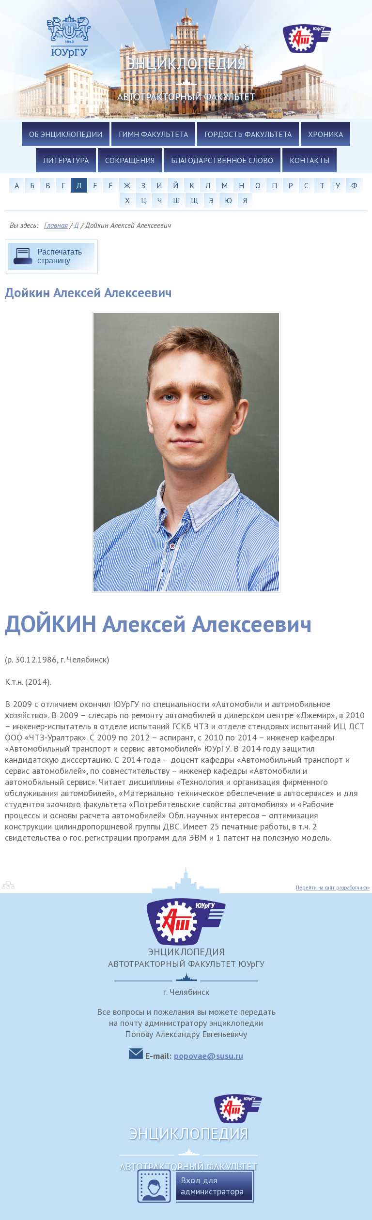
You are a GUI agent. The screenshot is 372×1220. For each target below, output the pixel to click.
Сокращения (130, 160)
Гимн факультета (153, 134)
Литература (66, 160)
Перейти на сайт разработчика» (333, 887)
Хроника (325, 134)
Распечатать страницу (59, 256)
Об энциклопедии (65, 134)
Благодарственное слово (222, 160)
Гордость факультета (248, 134)
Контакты (309, 160)
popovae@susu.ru (208, 1055)
